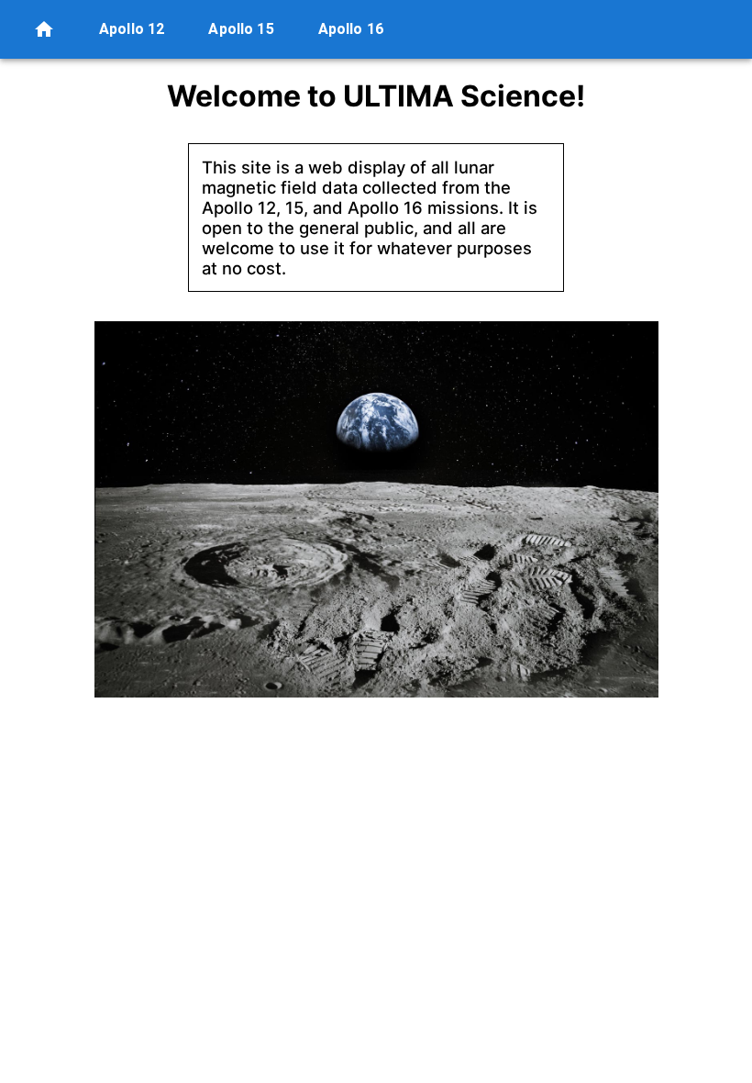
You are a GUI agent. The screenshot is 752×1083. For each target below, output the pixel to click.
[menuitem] (49, 29)
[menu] (44, 29)
